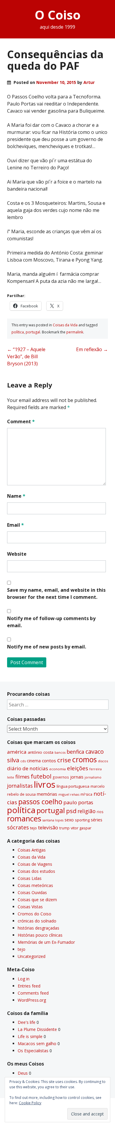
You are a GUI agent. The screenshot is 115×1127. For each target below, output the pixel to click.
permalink (74, 332)
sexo (69, 820)
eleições (77, 768)
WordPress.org (32, 1000)
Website (17, 554)
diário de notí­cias (27, 768)
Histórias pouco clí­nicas (40, 935)
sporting (82, 820)
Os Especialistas (33, 1050)
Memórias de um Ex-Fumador (46, 942)
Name (16, 496)
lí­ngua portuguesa (73, 786)
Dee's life (26, 1022)
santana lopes (52, 820)
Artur (89, 82)
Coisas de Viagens (35, 864)
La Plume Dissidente (37, 1029)
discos (103, 761)
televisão (48, 827)
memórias (47, 794)
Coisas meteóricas (35, 885)
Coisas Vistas (30, 906)
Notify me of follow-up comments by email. (51, 622)
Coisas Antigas (32, 850)
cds (23, 761)
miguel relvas (68, 794)
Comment (21, 421)
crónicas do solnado (37, 921)
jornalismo (93, 777)
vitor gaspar (81, 828)
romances (24, 818)
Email (15, 525)
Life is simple (30, 1036)
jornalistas (20, 785)
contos (49, 760)
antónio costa (40, 752)
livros (44, 784)
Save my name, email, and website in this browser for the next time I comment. (56, 593)
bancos (60, 752)
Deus (23, 1073)
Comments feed (33, 993)
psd (71, 811)
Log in (23, 979)
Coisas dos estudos (36, 871)
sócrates (18, 827)
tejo (33, 828)
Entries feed (29, 986)
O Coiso (57, 14)
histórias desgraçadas (38, 928)
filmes (22, 776)
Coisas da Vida (65, 324)
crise (64, 760)
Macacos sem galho (37, 1043)
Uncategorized (31, 956)
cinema (34, 760)
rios (100, 811)
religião (87, 811)
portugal (33, 332)
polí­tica (18, 332)
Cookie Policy (30, 1102)
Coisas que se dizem (37, 899)
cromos (84, 759)
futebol (41, 776)
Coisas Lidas (30, 878)
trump (64, 828)
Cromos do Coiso (34, 914)
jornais (76, 777)
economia (57, 769)
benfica (75, 751)
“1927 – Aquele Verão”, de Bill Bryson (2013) (26, 356)
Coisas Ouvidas (32, 892)
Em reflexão (92, 349)
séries (96, 820)
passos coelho (40, 801)
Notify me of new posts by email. (46, 646)
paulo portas (78, 802)
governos (60, 777)
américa (17, 751)
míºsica (86, 794)
